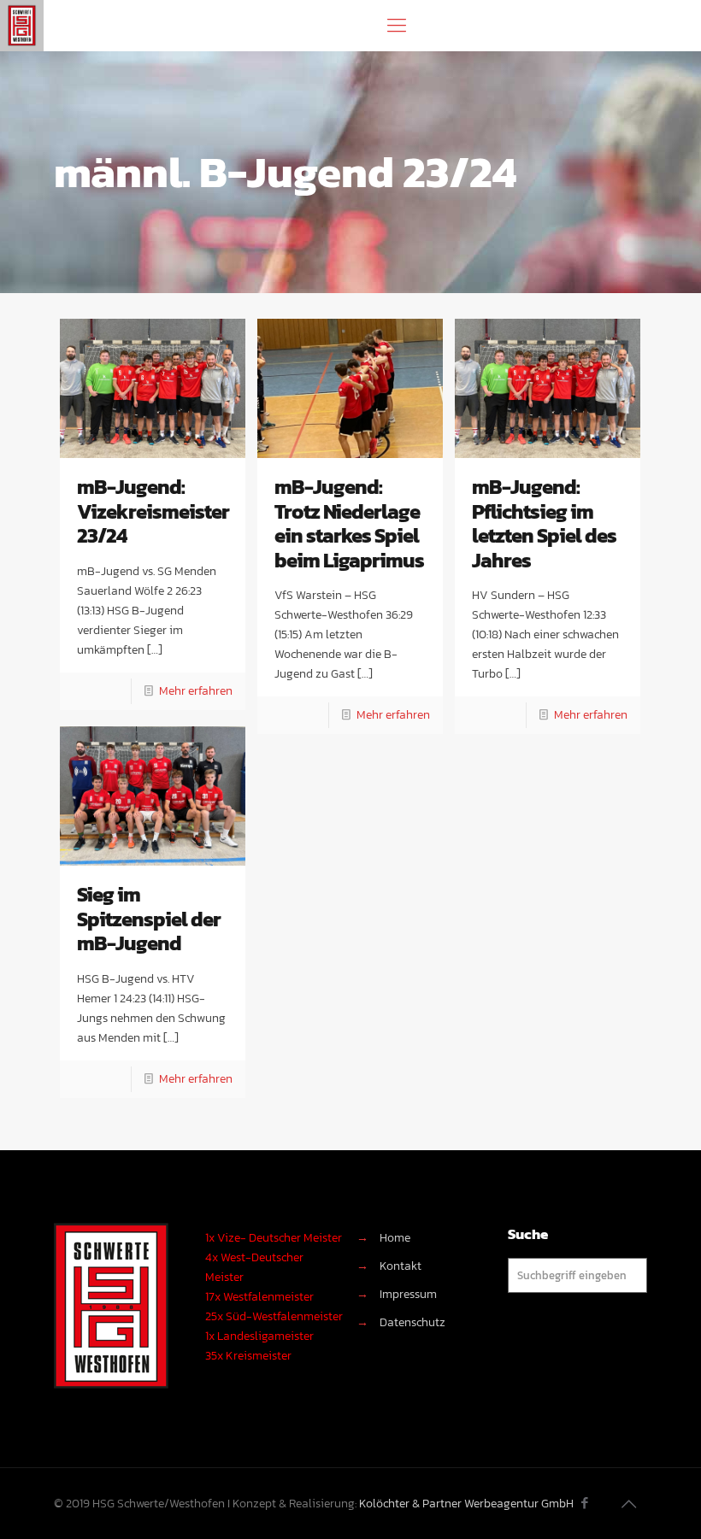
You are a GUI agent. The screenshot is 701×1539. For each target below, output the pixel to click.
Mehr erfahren (196, 691)
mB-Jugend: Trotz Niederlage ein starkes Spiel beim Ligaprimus (349, 523)
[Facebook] (585, 1503)
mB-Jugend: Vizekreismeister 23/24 (153, 511)
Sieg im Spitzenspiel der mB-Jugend (149, 918)
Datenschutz (412, 1322)
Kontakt (400, 1266)
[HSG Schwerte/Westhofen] (22, 25)
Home (395, 1238)
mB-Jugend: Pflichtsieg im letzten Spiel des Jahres (544, 523)
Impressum (408, 1294)
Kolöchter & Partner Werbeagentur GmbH (466, 1504)
